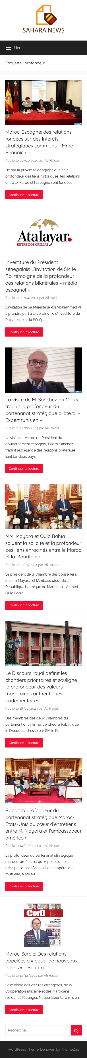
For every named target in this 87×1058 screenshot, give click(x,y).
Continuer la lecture (24, 195)
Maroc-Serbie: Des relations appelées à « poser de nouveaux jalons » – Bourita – (41, 961)
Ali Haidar (52, 161)
